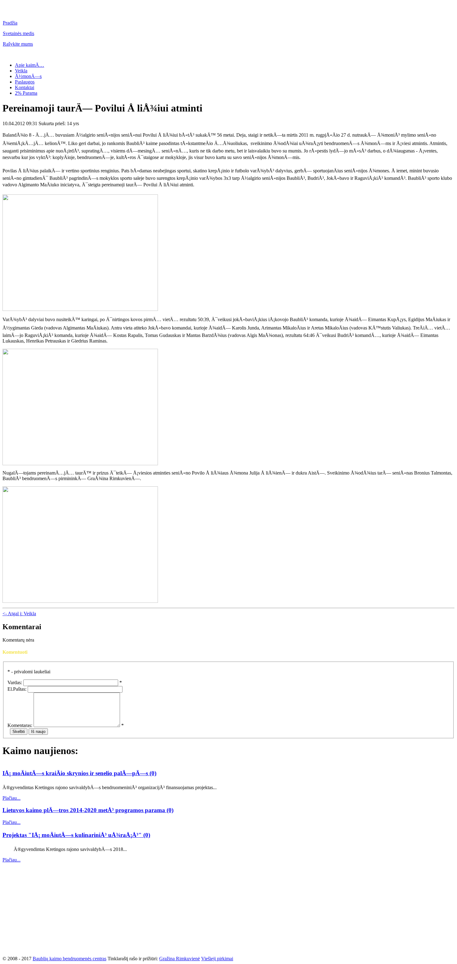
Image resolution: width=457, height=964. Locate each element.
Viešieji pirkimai (217, 958)
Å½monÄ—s (28, 76)
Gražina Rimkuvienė (179, 958)
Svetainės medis (18, 33)
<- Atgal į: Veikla (19, 613)
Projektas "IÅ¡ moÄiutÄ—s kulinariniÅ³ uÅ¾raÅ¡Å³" (72, 835)
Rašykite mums (18, 44)
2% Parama (26, 93)
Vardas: (14, 682)
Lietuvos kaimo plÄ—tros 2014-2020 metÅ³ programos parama (84, 810)
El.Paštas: (16, 689)
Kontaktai (24, 87)
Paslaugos (25, 81)
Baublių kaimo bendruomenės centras (69, 958)
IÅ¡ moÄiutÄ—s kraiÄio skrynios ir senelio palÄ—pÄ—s (76, 773)
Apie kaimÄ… (29, 65)
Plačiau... (11, 798)
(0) (153, 773)
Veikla (21, 70)
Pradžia (10, 22)
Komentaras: (19, 725)
